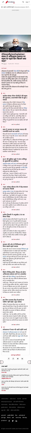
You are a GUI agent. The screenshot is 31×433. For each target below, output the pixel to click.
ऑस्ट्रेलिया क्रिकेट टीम (6, 378)
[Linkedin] (22, 358)
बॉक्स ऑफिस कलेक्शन (13, 404)
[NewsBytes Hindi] (10, 2)
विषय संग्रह (24, 417)
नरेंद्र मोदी (16, 71)
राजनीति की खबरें (10, 7)
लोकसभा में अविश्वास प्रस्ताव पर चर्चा (12, 332)
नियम (16, 415)
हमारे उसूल (3, 417)
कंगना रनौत (4, 372)
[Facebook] (8, 358)
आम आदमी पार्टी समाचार (18, 401)
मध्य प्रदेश (4, 390)
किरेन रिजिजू (12, 276)
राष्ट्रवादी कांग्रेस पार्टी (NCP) (10, 163)
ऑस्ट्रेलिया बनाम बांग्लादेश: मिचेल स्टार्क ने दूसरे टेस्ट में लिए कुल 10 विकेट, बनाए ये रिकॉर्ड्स (15, 376)
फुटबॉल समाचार (4, 407)
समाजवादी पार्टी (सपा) (17, 134)
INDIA (5, 257)
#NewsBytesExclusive (6, 401)
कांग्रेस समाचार (13, 398)
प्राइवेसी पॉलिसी (10, 415)
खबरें (5, 7)
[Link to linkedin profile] (16, 421)
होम (2, 7)
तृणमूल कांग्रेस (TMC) (8, 191)
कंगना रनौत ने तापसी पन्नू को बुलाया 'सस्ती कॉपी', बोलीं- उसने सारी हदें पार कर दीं (15, 370)
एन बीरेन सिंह (23, 167)
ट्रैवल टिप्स (24, 398)
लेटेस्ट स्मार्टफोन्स (12, 407)
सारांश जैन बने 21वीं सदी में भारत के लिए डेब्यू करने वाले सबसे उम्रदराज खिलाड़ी (15, 388)
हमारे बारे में (3, 415)
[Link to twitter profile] (13, 421)
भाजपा (16, 136)
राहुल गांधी (20, 336)
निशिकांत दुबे (24, 249)
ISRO (3, 384)
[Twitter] (17, 358)
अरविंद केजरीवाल (4, 398)
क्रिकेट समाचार (23, 404)
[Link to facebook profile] (9, 421)
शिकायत (8, 417)
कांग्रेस (4, 219)
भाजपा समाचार (4, 404)
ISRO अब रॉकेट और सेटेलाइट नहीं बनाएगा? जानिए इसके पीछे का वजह (15, 382)
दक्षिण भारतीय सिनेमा (15, 410)
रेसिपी (8, 410)
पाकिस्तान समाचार (21, 407)
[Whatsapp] (13, 358)
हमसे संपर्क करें (22, 415)
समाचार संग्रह (18, 417)
